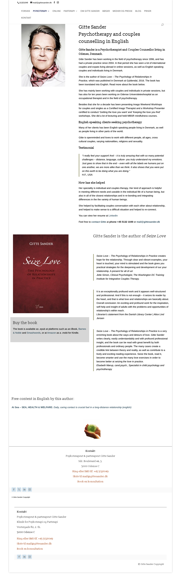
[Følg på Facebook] (14, 489)
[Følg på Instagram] (30, 489)
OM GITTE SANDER (90, 11)
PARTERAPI (69, 11)
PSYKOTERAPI (40, 11)
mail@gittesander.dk (148, 222)
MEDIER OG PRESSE (122, 11)
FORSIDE (25, 11)
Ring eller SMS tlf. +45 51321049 (90, 471)
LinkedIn (113, 215)
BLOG (138, 11)
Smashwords (34, 332)
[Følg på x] (19, 489)
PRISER (147, 11)
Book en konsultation (90, 481)
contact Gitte (98, 222)
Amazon (52, 332)
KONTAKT (26, 18)
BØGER (106, 11)
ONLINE (56, 11)
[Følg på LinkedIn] (24, 489)
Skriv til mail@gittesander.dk (90, 476)
